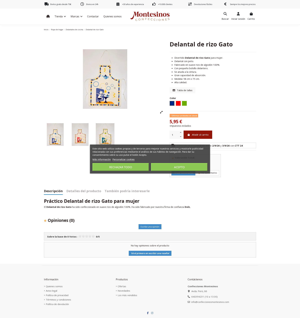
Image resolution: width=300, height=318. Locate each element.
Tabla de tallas (184, 90)
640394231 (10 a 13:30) (204, 296)
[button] (60, 16)
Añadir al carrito (200, 134)
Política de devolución (57, 304)
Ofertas (122, 286)
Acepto (179, 167)
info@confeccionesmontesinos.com (210, 301)
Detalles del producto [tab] (83, 191)
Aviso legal (51, 290)
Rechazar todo (120, 167)
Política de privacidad (57, 295)
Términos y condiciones (58, 299)
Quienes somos (54, 286)
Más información (101, 159)
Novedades (124, 290)
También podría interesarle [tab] (127, 191)
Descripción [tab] (53, 191)
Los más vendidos (127, 295)
